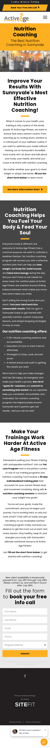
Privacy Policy (15, 722)
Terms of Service (33, 722)
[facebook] (25, 676)
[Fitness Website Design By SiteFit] (25, 704)
